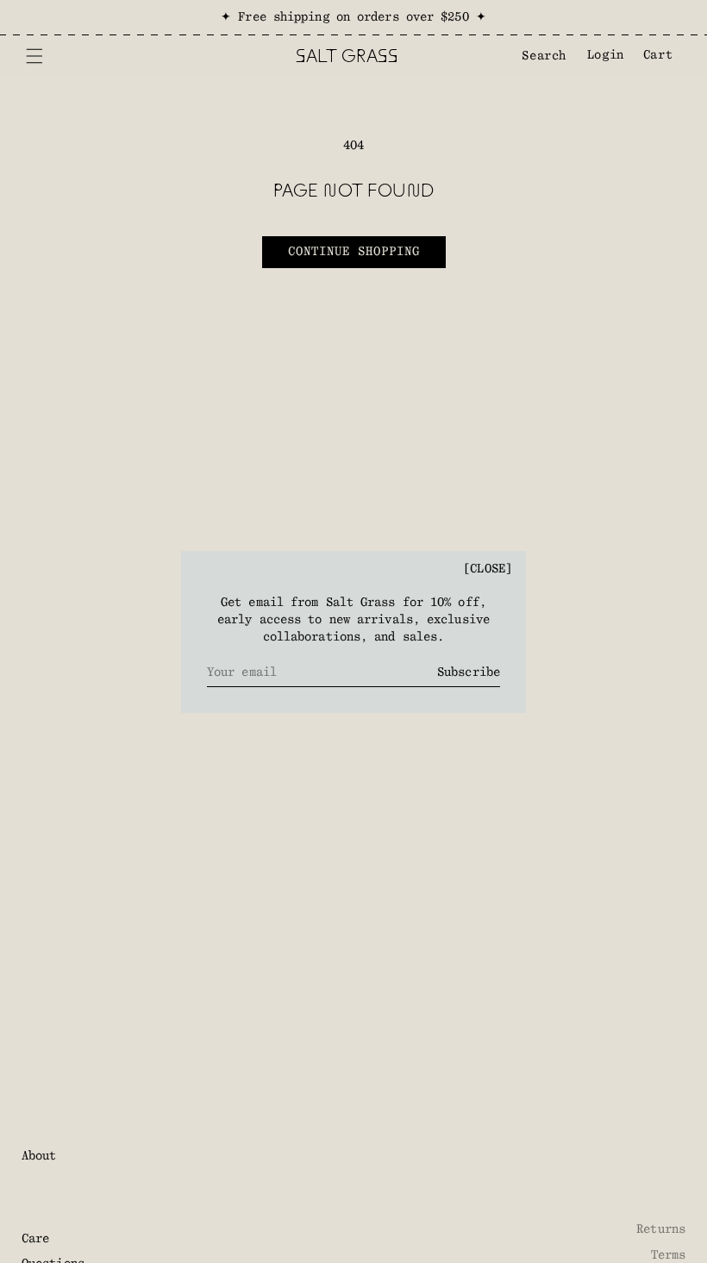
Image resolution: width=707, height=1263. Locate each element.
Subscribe (468, 672)
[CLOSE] (487, 569)
